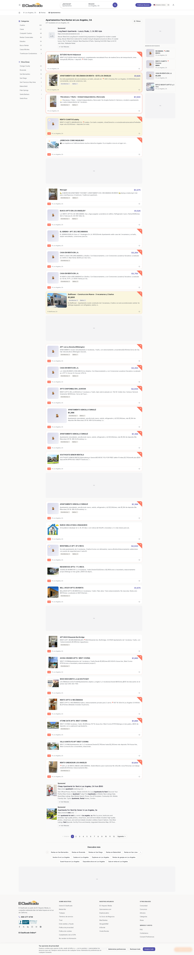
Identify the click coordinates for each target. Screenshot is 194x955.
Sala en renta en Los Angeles (118, 861)
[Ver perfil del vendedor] (49, 55)
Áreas (142, 920)
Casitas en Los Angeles (81, 857)
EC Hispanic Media (105, 906)
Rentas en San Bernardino (59, 852)
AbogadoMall (103, 924)
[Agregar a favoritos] (139, 68)
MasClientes (103, 920)
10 (106, 836)
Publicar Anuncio (143, 5)
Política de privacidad (66, 927)
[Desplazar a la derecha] (140, 852)
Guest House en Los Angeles (69, 861)
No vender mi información (67, 938)
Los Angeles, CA (30, 12)
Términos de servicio (66, 916)
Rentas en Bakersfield (113, 852)
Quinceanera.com (105, 909)
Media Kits (62, 909)
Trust (60, 920)
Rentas (43, 12)
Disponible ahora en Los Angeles (94, 861)
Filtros (138, 21)
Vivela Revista (104, 931)
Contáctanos (144, 933)
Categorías (143, 916)
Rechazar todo (135, 949)
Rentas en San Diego (96, 852)
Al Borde (102, 927)
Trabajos (62, 913)
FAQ (141, 929)
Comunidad (143, 906)
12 (114, 836)
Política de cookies (65, 931)
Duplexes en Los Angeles (100, 857)
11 (109, 836)
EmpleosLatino (104, 913)
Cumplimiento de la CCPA (67, 935)
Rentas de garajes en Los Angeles (124, 857)
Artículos (143, 913)
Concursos (143, 909)
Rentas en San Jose (131, 852)
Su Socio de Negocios (106, 916)
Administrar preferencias (117, 949)
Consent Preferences (147, 937)
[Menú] (20, 5)
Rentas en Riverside (78, 852)
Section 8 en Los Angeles (61, 857)
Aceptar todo (149, 949)
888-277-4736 (27, 917)
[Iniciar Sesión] (173, 5)
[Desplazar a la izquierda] (47, 852)
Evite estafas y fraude (66, 924)
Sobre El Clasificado (65, 906)
